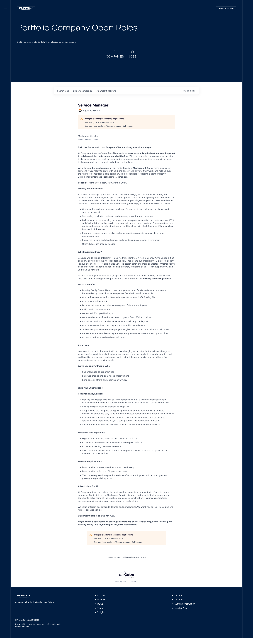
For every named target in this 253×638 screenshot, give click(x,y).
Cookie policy (133, 581)
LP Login (179, 599)
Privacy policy (120, 581)
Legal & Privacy (182, 608)
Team (100, 608)
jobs (63, 91)
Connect (226, 9)
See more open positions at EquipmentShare (126, 557)
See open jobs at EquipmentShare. (100, 122)
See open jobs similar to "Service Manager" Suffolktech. (109, 126)
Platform (101, 599)
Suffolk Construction (185, 603)
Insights (101, 612)
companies (82, 91)
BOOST (100, 603)
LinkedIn (179, 595)
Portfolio (101, 595)
